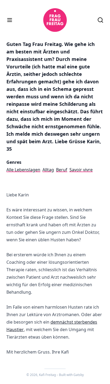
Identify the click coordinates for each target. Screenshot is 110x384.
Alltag (48, 170)
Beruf (61, 170)
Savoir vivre (81, 170)
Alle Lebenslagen (23, 170)
